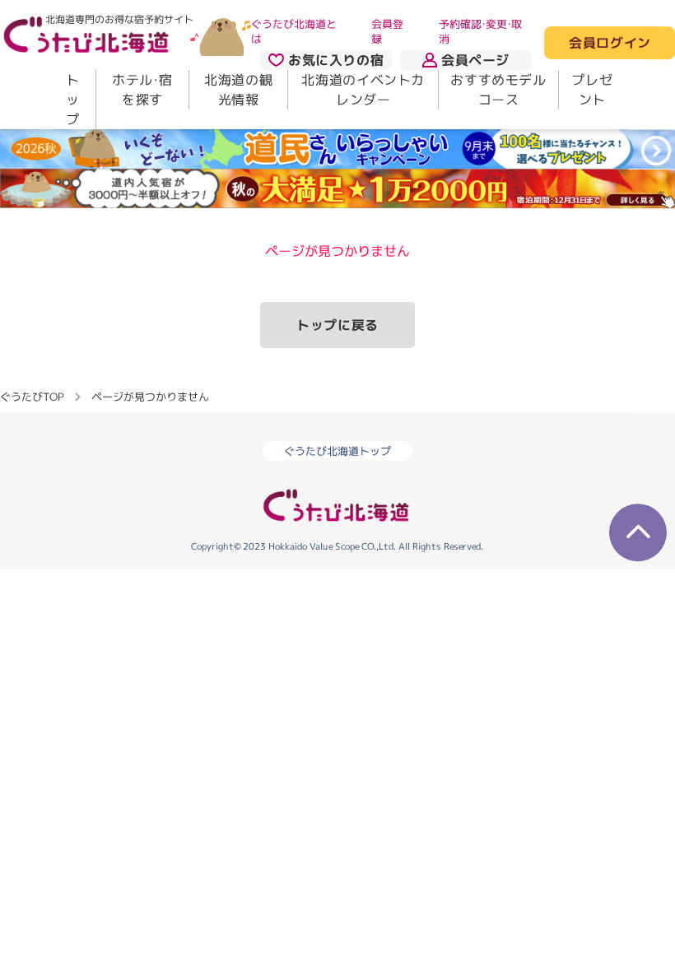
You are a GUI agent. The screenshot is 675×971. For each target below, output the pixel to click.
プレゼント (591, 90)
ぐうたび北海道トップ (337, 451)
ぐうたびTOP (31, 395)
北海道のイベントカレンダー (363, 90)
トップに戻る (337, 325)
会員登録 (387, 31)
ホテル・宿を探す (142, 90)
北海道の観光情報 (238, 90)
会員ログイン (609, 44)
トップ (73, 99)
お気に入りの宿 (335, 60)
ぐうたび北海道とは (294, 31)
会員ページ (474, 60)
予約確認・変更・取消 (479, 31)
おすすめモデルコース (498, 90)
